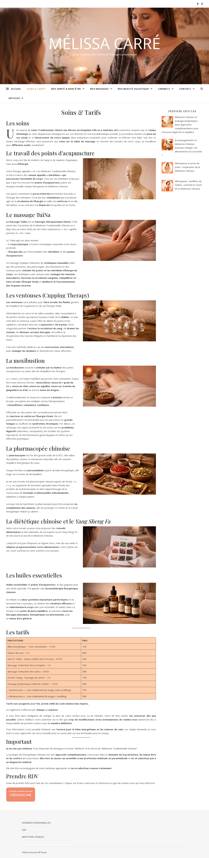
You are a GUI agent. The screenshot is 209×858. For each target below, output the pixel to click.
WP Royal (42, 852)
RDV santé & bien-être (66, 88)
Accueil (16, 88)
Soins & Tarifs (36, 88)
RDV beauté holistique (133, 88)
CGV (24, 829)
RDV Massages (99, 88)
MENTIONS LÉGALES (33, 836)
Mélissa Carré (104, 43)
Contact (185, 88)
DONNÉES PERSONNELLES (36, 822)
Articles (14, 98)
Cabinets (164, 88)
